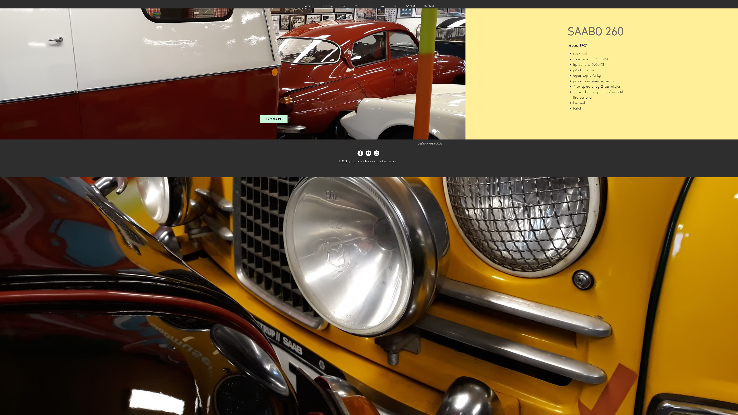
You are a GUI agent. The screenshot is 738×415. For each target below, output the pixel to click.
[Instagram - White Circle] (376, 153)
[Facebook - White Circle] (360, 153)
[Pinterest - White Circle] (368, 153)
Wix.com (393, 161)
